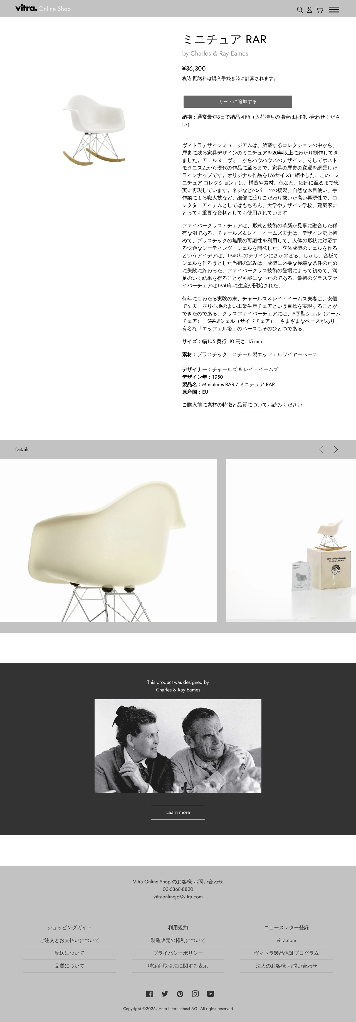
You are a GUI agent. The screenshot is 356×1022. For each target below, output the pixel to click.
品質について (252, 404)
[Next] (334, 449)
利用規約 (178, 927)
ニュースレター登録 (286, 927)
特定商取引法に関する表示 (178, 965)
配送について (70, 953)
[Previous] (322, 449)
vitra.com (286, 940)
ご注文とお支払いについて (69, 940)
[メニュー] (334, 9)
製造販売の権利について (178, 940)
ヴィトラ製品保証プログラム (286, 953)
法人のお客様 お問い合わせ (286, 965)
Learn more (178, 812)
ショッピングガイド (69, 927)
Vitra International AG (178, 1009)
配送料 (200, 78)
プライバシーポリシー (178, 953)
